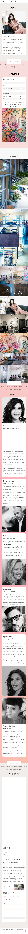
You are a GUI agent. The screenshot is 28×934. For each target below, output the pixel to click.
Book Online (14, 61)
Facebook (5, 896)
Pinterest (17, 896)
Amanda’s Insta (12, 754)
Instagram (13, 896)
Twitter (9, 896)
